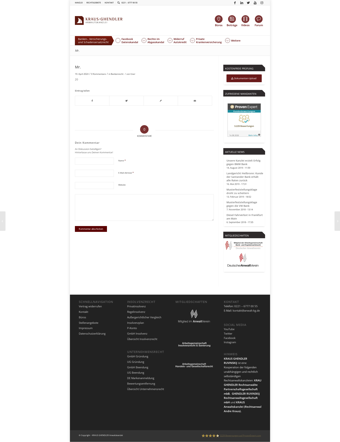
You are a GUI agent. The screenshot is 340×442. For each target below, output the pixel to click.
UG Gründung (135, 362)
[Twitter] (248, 3)
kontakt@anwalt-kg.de (246, 310)
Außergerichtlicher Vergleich (144, 317)
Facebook (230, 338)
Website (122, 184)
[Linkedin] (242, 3)
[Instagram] (262, 3)
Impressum (86, 328)
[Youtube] (255, 3)
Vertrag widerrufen (90, 306)
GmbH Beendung (137, 367)
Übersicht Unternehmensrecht (145, 389)
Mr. (77, 50)
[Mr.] (2, 221)
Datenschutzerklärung (92, 333)
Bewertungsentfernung (141, 383)
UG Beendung (135, 372)
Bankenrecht (117, 73)
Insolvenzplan (135, 322)
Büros (82, 317)
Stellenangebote (88, 322)
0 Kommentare (98, 73)
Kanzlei (79, 2)
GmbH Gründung (137, 356)
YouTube (229, 329)
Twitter (228, 333)
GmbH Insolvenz (137, 333)
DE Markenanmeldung (140, 378)
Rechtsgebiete (93, 2)
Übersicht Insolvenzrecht (142, 339)
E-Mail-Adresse (126, 172)
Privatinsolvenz (136, 306)
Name (122, 160)
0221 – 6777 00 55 (129, 2)
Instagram (230, 342)
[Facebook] (235, 3)
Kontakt (109, 2)
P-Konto (132, 328)
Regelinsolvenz (136, 312)
